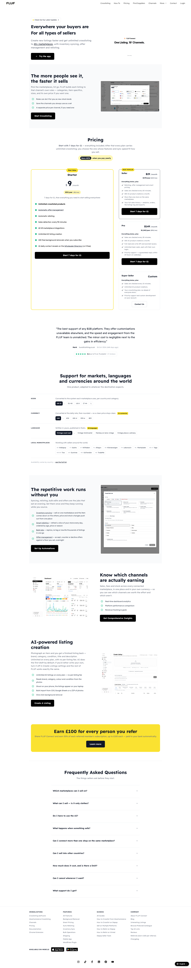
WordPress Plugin (70, 942)
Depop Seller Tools (104, 936)
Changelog (135, 939)
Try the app (45, 56)
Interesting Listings (138, 922)
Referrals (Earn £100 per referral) (143, 936)
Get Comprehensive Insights (117, 618)
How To (117, 3)
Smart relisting (42, 523)
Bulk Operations (69, 932)
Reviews (134, 932)
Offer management (44, 537)
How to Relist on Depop (106, 929)
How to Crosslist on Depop (107, 922)
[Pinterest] (106, 962)
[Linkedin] (99, 962)
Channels (152, 3)
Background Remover (71, 919)
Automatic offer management (51, 210)
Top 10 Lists (135, 929)
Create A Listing (42, 703)
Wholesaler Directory (73, 246)
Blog (132, 919)
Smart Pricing (68, 922)
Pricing (126, 3)
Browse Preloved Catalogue (141, 926)
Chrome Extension (36, 932)
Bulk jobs (40, 530)
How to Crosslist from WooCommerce (111, 919)
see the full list (61, 462)
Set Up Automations (44, 548)
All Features (67, 916)
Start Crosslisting (43, 116)
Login (182, 3)
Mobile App (67, 939)
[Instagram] (78, 962)
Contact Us (139, 304)
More (162, 3)
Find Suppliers (139, 3)
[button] (165, 3)
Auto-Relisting (68, 926)
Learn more (95, 744)
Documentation (35, 929)
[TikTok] (85, 962)
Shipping (66, 936)
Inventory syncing (44, 513)
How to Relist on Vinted (106, 932)
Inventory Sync (69, 929)
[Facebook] (92, 962)
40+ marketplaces (43, 44)
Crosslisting (105, 3)
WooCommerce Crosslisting (40, 919)
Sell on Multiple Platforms (107, 926)
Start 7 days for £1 (72, 255)
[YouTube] (112, 962)
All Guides (101, 916)
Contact (173, 3)
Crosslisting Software (37, 916)
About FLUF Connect (139, 916)
